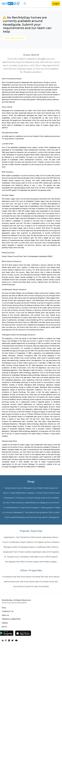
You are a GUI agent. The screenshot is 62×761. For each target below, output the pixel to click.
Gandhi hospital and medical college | (41, 561)
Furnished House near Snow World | (17, 577)
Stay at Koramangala (30, 507)
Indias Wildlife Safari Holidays (22, 493)
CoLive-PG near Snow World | (37, 586)
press (5, 623)
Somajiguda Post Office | (15, 561)
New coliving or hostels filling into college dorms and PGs (35, 502)
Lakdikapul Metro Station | (48, 547)
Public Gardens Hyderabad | (30, 552)
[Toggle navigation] (25, 3)
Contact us (7, 611)
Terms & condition (11, 619)
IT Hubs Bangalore (11, 507)
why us (5, 615)
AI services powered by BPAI (14, 603)
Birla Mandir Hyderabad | (41, 537)
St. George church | (12, 557)
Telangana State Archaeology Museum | (19, 547)
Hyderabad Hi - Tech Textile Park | (17, 537)
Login (56, 3)
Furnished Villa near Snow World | (46, 577)
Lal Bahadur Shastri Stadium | (22, 542)
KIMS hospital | (52, 557)
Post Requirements (14, 38)
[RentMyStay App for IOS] (23, 632)
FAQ (4, 608)
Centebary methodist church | (32, 557)
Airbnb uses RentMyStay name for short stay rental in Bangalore (31, 517)
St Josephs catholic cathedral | (47, 542)
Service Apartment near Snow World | (19, 581)
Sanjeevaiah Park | (10, 552)
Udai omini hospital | (50, 552)
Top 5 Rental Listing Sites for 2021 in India (42, 512)
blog (4, 627)
